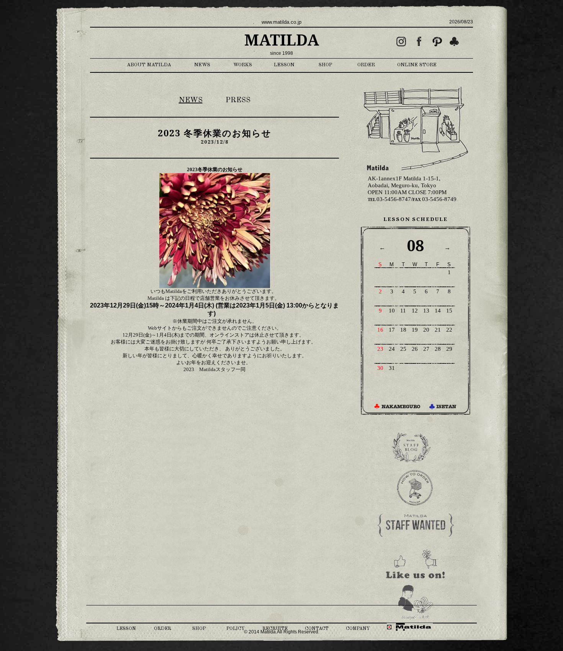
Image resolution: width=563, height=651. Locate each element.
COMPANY (358, 628)
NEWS (202, 64)
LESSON (284, 64)
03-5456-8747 (389, 199)
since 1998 (281, 53)
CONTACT (317, 628)
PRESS (238, 100)
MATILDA (281, 40)
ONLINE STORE (417, 64)
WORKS (242, 64)
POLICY (235, 628)
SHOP (325, 64)
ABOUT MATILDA (149, 64)
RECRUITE (275, 628)
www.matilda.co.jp (281, 22)
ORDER (366, 64)
